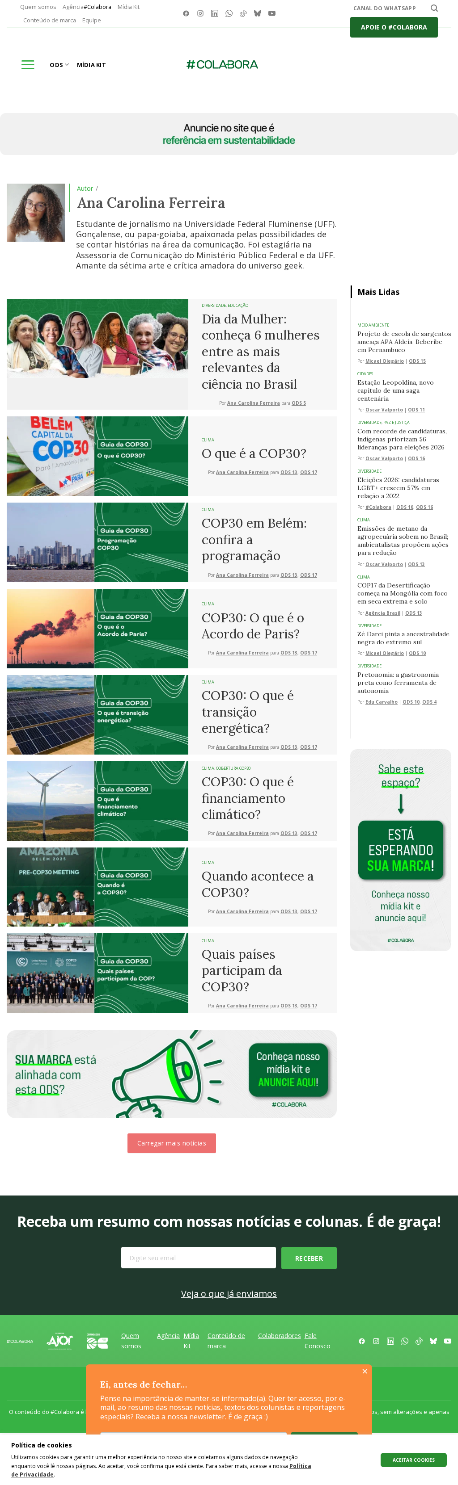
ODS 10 (404, 507)
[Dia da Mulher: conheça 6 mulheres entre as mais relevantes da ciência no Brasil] (97, 338)
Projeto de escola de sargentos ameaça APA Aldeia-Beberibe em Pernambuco (404, 342)
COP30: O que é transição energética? (248, 712)
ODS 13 (288, 472)
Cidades (365, 374)
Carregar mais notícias (171, 1143)
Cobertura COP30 (233, 768)
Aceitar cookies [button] (414, 1460)
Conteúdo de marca (49, 20)
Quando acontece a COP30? (258, 884)
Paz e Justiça (396, 422)
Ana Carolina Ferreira (253, 403)
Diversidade (214, 305)
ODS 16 (416, 458)
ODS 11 (416, 410)
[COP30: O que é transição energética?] (97, 714)
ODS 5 (299, 403)
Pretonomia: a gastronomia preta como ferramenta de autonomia (398, 683)
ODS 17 (308, 472)
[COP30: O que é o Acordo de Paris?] (97, 628)
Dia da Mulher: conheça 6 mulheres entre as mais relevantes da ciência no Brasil (261, 351)
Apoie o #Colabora (394, 27)
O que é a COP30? (254, 453)
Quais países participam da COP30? (242, 970)
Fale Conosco (318, 1340)
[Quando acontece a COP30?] (97, 886)
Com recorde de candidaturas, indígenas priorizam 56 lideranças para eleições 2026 (402, 439)
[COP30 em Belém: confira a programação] (97, 541)
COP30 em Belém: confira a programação (254, 539)
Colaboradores (279, 1335)
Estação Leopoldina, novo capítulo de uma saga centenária (395, 390)
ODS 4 (429, 702)
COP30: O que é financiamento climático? (248, 798)
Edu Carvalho (381, 702)
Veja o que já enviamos (229, 1294)
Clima (208, 440)
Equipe (91, 20)
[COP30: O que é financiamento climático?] (97, 800)
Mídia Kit (129, 7)
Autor (85, 188)
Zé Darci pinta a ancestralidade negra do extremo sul (403, 638)
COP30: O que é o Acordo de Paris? (253, 626)
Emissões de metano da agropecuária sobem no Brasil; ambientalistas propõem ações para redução (403, 540)
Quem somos (38, 7)
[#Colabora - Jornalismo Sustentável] (222, 64)
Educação (238, 305)
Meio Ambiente (373, 325)
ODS (56, 65)
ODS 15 (417, 361)
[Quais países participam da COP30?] (97, 972)
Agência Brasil (382, 613)
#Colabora (378, 507)
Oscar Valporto (384, 410)
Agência (87, 7)
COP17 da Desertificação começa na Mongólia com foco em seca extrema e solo (402, 593)
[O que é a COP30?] (97, 455)
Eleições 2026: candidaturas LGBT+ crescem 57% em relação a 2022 (398, 488)
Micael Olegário (384, 361)
